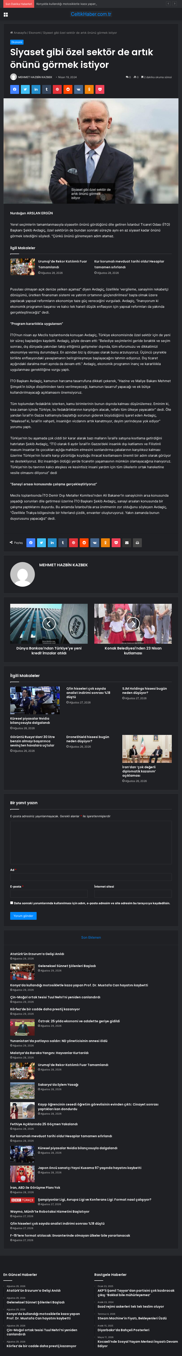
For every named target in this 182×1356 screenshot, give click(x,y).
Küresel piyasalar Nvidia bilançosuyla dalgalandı (30, 720)
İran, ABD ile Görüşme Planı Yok (35, 1187)
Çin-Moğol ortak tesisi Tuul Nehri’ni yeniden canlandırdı (55, 997)
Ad (13, 870)
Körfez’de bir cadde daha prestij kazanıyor (45, 1009)
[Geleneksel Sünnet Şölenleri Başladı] (22, 972)
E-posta (17, 886)
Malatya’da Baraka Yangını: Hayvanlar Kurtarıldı (49, 1053)
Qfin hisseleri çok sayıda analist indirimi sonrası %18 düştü (88, 692)
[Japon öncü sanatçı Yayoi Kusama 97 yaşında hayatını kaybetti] (22, 1174)
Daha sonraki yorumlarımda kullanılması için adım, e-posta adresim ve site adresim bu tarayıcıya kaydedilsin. (92, 903)
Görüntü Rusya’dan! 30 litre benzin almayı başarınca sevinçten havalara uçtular (32, 741)
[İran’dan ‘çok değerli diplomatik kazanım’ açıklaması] (147, 749)
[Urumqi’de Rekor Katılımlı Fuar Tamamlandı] (22, 267)
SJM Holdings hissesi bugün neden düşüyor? (144, 690)
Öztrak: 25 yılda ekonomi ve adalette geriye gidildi (79, 1021)
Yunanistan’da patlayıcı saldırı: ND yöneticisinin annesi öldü (58, 1041)
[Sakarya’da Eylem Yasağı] (22, 1090)
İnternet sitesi (104, 886)
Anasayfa (19, 32)
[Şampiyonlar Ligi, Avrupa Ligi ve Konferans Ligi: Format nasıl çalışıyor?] (22, 1200)
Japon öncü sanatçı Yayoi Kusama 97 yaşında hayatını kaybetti (89, 1168)
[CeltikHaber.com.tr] (91, 14)
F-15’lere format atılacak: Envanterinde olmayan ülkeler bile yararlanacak (70, 1235)
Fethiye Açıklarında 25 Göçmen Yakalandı (44, 1124)
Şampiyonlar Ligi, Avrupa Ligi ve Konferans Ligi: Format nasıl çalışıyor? (94, 1199)
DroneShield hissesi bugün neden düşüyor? (87, 739)
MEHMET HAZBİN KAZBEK (35, 77)
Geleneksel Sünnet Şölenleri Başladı (67, 966)
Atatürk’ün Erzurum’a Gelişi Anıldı (37, 954)
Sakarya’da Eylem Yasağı (58, 1084)
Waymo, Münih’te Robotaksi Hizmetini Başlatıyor (49, 1211)
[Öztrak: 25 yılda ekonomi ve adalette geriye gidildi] (22, 1027)
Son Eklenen (91, 937)
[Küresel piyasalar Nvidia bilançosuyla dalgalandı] (35, 701)
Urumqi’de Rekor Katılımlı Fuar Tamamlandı (73, 1065)
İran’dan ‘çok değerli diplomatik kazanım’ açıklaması (139, 771)
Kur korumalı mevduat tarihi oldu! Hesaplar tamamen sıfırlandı (61, 1136)
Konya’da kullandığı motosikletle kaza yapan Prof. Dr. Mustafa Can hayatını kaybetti (93, 4)
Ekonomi (35, 32)
